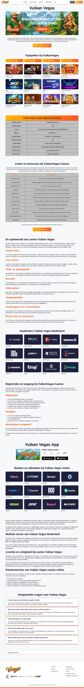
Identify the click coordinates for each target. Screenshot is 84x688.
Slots (68, 60)
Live (32, 60)
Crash (50, 60)
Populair (13, 60)
